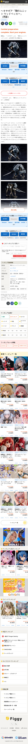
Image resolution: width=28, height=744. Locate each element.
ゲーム (2, 371)
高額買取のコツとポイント (11, 701)
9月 (17, 330)
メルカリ (5, 81)
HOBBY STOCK (23, 345)
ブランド (14, 326)
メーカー (5, 326)
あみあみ (5, 66)
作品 (13, 321)
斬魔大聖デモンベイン (10, 645)
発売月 (4, 335)
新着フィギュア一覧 (9, 354)
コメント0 (25, 22)
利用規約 (14, 730)
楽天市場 (17, 69)
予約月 (4, 330)
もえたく (17, 238)
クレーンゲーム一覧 (9, 709)
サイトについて (4, 728)
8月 (12, 330)
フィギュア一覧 (14, 522)
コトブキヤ (13, 268)
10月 (21, 330)
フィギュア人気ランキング (11, 549)
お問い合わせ (24, 728)
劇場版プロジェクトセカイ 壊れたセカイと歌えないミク (14, 641)
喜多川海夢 (7, 666)
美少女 (16, 371)
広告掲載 (12, 728)
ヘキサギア (13, 4)
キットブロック (14, 271)
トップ (2, 4)
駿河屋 (23, 81)
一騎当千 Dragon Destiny (11, 636)
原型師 (22, 326)
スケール (25, 371)
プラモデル (4, 19)
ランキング (14, 316)
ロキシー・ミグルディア (10, 673)
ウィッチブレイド (8, 653)
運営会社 (17, 728)
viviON (23, 69)
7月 (8, 330)
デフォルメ (8, 399)
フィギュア (7, 4)
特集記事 (5, 689)
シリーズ (5, 321)
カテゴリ (23, 316)
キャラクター (23, 321)
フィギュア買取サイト (10, 697)
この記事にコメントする (14, 93)
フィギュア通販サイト (10, 694)
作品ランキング (8, 632)
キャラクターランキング (10, 661)
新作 (4, 316)
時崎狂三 (6, 677)
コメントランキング (9, 599)
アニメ (7, 452)
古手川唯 (6, 669)
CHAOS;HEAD (7, 649)
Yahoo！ (10, 69)
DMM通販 (23, 66)
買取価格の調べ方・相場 (10, 705)
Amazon (4, 69)
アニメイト (9, 345)
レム (5, 681)
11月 (25, 330)
